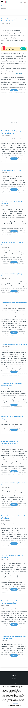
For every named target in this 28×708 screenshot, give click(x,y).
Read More (14, 158)
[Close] (25, 686)
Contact (14, 680)
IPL (2, 5)
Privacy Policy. (15, 703)
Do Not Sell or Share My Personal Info (13, 705)
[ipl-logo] (6, 3)
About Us (14, 678)
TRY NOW (23, 48)
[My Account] (25, 2)
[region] (14, 696)
